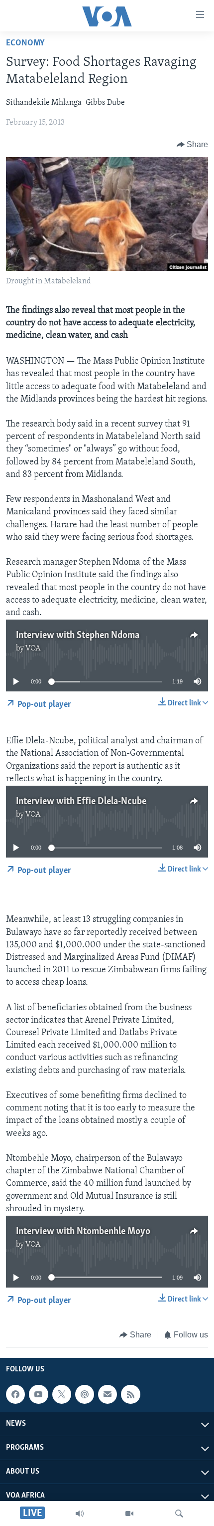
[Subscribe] (107, 1394)
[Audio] (80, 1513)
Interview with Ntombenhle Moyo (83, 1232)
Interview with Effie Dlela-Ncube (81, 802)
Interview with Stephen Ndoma (77, 636)
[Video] (129, 1513)
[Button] (193, 144)
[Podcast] (84, 1394)
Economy (25, 43)
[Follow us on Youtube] (38, 1394)
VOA (33, 649)
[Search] (179, 1513)
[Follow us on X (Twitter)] (61, 1394)
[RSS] (130, 1394)
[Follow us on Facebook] (15, 1394)
